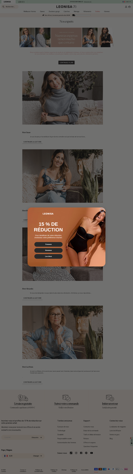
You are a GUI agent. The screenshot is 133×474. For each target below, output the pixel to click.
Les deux (48, 256)
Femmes (48, 244)
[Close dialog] (102, 210)
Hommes (48, 250)
